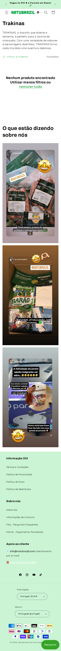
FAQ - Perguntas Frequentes (22, 525)
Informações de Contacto (20, 517)
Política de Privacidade (19, 474)
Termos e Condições (17, 467)
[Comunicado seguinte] (55, 4)
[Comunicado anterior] (6, 4)
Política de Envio (15, 482)
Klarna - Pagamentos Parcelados (24, 532)
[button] (6, 12)
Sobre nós (11, 510)
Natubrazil (23, 642)
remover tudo (30, 87)
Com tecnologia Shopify (39, 642)
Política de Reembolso (18, 489)
